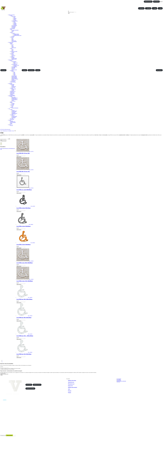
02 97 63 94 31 (156, 1)
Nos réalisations (31, 70)
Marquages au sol (5, 130)
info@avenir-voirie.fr (148, 1)
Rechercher (141, 8)
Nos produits (3, 70)
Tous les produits (2, 148)
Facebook (1, 366)
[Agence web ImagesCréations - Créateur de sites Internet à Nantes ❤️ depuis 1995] (3, 400)
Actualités (37, 70)
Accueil (1, 130)
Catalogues (24, 70)
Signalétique (10, 130)
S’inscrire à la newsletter (30, 388)
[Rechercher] (69, 13)
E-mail (2, 373)
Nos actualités (119, 379)
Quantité (17, 173)
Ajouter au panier (19, 156)
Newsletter (148, 8)
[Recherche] (9, 139)
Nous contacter (159, 70)
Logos (13, 130)
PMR (1, 149)
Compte (155, 8)
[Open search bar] (68, 11)
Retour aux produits (9, 435)
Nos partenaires (119, 380)
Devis (161, 8)
